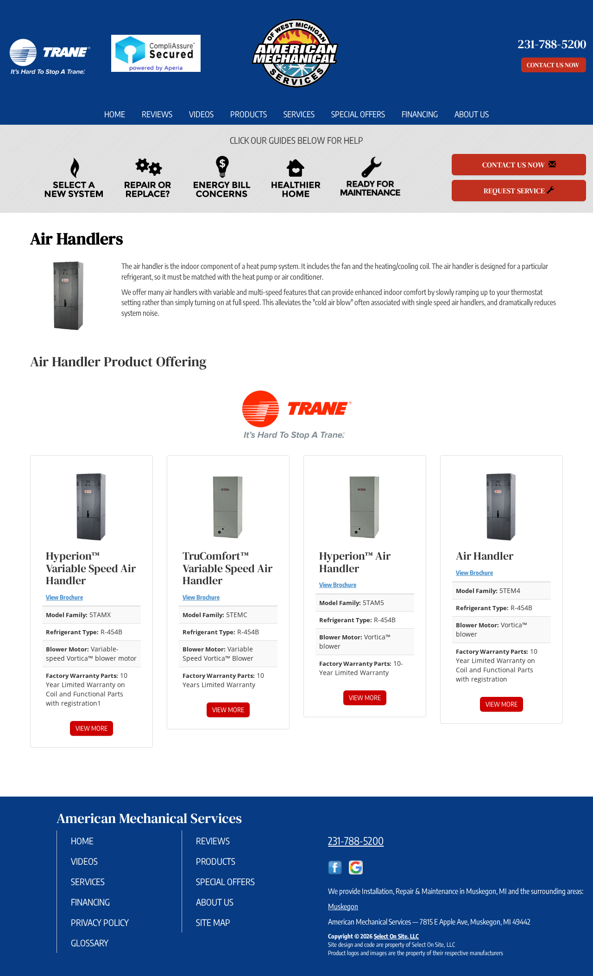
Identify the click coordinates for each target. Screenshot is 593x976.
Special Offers (358, 114)
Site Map (213, 922)
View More (91, 728)
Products (248, 114)
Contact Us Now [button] (553, 65)
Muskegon (343, 906)
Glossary (89, 942)
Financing (420, 114)
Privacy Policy (100, 922)
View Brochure (64, 597)
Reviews (157, 114)
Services (299, 114)
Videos (201, 114)
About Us (471, 114)
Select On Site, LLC (396, 936)
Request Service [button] (515, 190)
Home (114, 114)
